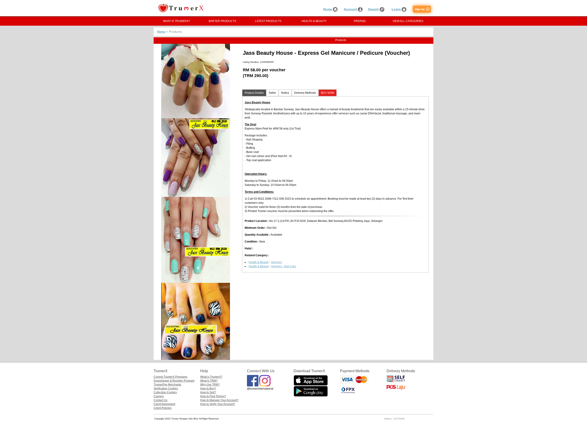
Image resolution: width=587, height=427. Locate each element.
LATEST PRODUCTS (268, 21)
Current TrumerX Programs (170, 376)
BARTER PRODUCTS (222, 21)
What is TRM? (209, 380)
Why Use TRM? (210, 384)
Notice (285, 92)
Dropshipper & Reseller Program (174, 380)
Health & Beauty (259, 262)
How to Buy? (208, 388)
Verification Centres (166, 388)
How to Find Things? (213, 396)
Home (328, 9)
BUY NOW (327, 92)
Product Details (254, 92)
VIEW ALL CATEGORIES (408, 21)
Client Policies (163, 408)
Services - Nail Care (283, 266)
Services (276, 262)
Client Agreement (164, 404)
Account (351, 9)
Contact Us (160, 400)
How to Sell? (208, 392)
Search (374, 9)
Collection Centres (165, 392)
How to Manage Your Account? (219, 400)
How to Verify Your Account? (217, 404)
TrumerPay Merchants (167, 384)
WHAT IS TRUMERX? (176, 21)
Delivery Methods (305, 92)
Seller (272, 92)
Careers (159, 396)
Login (397, 9)
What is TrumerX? (211, 376)
